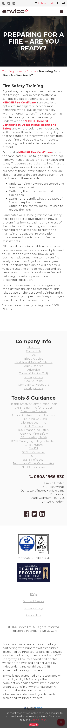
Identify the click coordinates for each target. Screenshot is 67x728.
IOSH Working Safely (34, 433)
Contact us (33, 615)
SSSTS (34, 456)
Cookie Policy (33, 381)
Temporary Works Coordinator (33, 463)
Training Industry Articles (19, 71)
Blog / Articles (33, 358)
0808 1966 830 (49, 476)
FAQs (33, 594)
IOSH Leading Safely (33, 437)
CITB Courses (33, 444)
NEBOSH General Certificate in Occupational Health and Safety (29, 125)
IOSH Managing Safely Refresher (33, 441)
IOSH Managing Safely (33, 429)
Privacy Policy (33, 377)
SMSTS (33, 448)
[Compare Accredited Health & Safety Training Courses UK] (15, 11)
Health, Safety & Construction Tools (33, 403)
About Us (33, 347)
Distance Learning (33, 422)
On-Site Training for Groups (34, 407)
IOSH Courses (33, 426)
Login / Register (33, 366)
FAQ (33, 355)
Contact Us (33, 351)
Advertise (33, 369)
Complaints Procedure (33, 384)
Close (32, 725)
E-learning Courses (33, 418)
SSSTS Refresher (34, 459)
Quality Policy (33, 388)
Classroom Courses (33, 411)
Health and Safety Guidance (34, 362)
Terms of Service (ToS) (33, 373)
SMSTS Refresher (33, 452)
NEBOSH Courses (33, 467)
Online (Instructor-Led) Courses (33, 415)
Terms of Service (33, 601)
